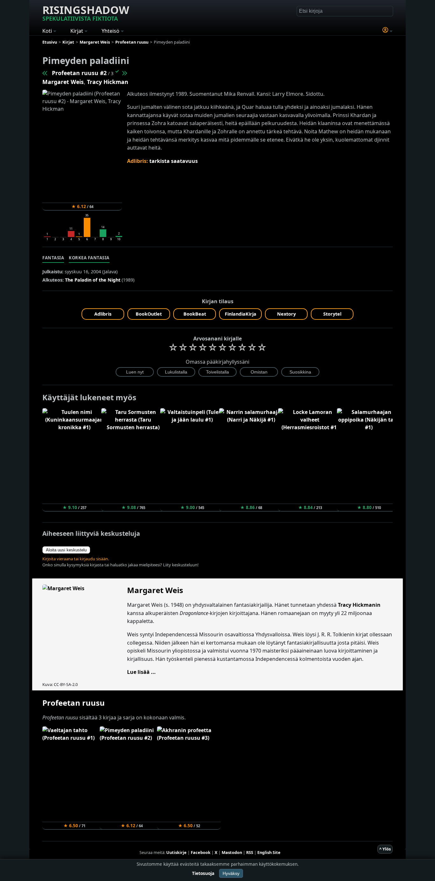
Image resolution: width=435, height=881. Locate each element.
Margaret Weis (63, 82)
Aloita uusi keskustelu (66, 550)
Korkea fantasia (89, 258)
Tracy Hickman (107, 82)
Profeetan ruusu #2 (79, 73)
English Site (269, 852)
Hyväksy (231, 873)
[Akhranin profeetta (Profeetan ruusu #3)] (124, 73)
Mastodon (232, 852)
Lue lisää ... (141, 671)
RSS (249, 852)
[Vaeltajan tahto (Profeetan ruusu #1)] (45, 73)
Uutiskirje (176, 852)
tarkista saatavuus (173, 160)
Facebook (200, 852)
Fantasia (53, 258)
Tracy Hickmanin (359, 604)
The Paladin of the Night (92, 280)
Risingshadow (85, 12)
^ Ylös (385, 849)
